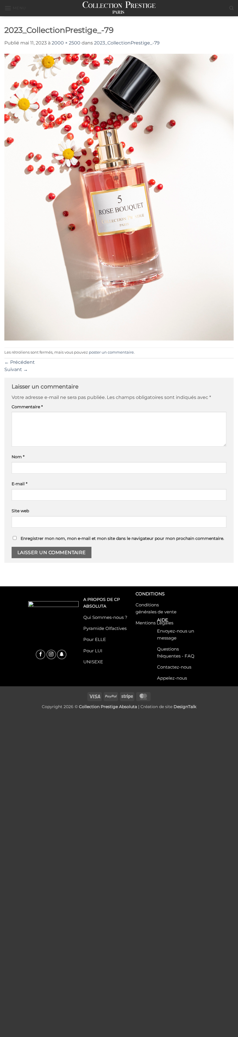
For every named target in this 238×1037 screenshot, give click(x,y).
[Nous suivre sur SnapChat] (61, 654)
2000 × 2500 (66, 43)
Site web (20, 510)
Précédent (19, 362)
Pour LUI (92, 650)
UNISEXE (93, 662)
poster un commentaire (111, 352)
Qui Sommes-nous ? (105, 617)
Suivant (16, 369)
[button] (15, 8)
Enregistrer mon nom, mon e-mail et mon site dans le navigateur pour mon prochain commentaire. (122, 538)
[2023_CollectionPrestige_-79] (119, 197)
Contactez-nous (174, 667)
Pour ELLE (94, 639)
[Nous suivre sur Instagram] (51, 654)
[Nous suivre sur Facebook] (40, 654)
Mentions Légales (154, 623)
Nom (18, 456)
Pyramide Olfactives (105, 628)
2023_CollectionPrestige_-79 (127, 43)
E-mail (19, 483)
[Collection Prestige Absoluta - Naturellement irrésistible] (119, 8)
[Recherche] (231, 8)
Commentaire (27, 406)
